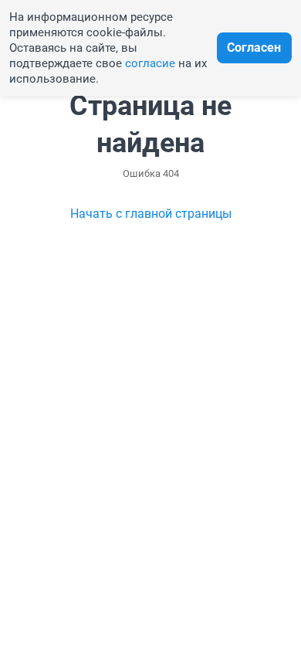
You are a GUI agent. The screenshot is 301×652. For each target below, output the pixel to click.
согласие (150, 63)
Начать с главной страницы (151, 213)
